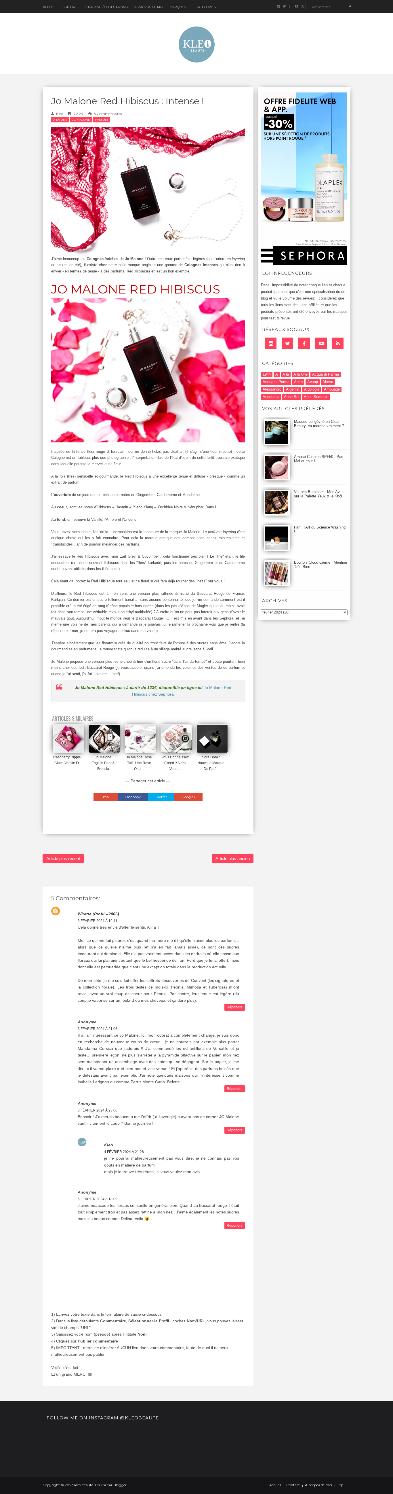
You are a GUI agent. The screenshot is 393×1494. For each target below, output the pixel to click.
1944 (267, 374)
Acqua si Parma (276, 382)
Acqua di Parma (325, 374)
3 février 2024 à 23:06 (97, 1110)
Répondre (235, 1007)
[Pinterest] (321, 343)
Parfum (101, 120)
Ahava (328, 382)
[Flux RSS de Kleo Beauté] (302, 6)
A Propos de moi (148, 7)
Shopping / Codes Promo (106, 7)
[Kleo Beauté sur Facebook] (290, 6)
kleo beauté (83, 1485)
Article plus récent (63, 858)
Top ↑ (341, 1485)
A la (286, 374)
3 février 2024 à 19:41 (97, 921)
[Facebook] (304, 343)
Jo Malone (81, 120)
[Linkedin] (270, 343)
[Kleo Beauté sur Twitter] (284, 6)
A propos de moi (318, 1485)
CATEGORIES (206, 7)
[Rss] (338, 343)
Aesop (312, 382)
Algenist (292, 389)
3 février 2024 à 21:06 (97, 1029)
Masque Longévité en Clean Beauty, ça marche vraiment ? (319, 423)
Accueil (49, 7)
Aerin (298, 382)
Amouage (332, 389)
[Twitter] (287, 343)
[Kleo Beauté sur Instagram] (278, 6)
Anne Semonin (316, 397)
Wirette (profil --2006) (98, 914)
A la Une (60, 120)
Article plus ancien (232, 858)
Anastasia (271, 397)
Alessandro (272, 389)
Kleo (59, 113)
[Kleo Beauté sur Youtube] (296, 6)
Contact (70, 7)
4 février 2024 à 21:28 (124, 1152)
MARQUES (177, 7)
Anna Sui (291, 397)
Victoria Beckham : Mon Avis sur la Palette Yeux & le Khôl (318, 494)
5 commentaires (108, 113)
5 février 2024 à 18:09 (97, 1199)
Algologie (311, 389)
